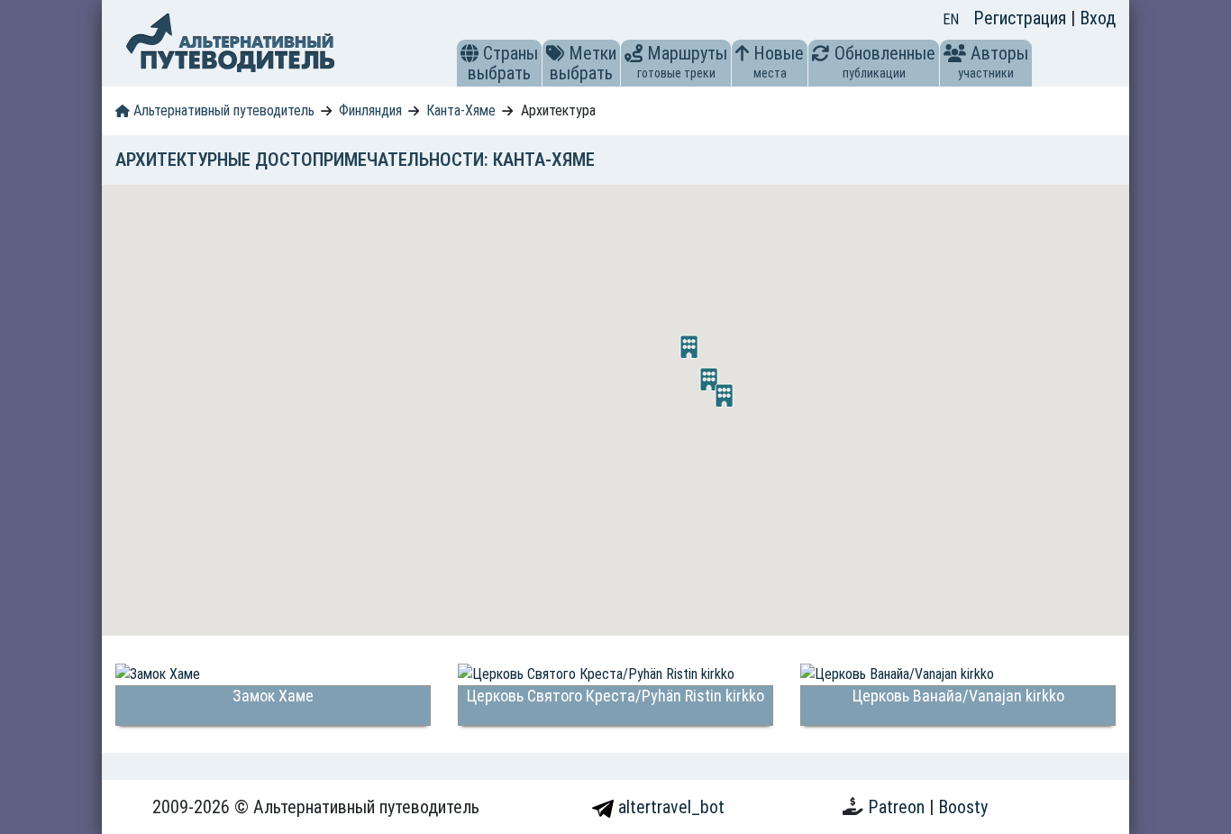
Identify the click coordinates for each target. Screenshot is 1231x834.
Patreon (898, 807)
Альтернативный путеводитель (222, 110)
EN (951, 19)
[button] (469, 53)
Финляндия (370, 110)
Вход (1098, 18)
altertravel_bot (669, 807)
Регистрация (1022, 18)
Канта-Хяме (461, 110)
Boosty (963, 807)
